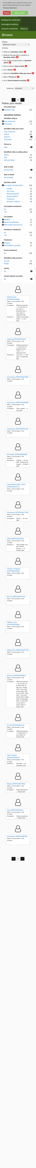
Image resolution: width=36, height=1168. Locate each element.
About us (24, 29)
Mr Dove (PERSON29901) (16, 675)
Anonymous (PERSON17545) (17, 512)
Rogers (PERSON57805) (16, 784)
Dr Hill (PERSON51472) (15, 725)
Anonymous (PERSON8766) (17, 836)
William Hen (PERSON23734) (18, 650)
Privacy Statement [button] (10, 8)
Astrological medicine (9, 24)
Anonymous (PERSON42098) (17, 402)
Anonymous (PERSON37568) (17, 377)
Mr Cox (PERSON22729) (16, 596)
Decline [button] (6, 13)
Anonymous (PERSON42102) (17, 429)
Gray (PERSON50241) (15, 810)
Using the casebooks (9, 29)
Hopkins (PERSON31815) (16, 339)
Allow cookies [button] (20, 13)
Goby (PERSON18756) (15, 539)
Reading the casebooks (10, 20)
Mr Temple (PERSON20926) (17, 454)
